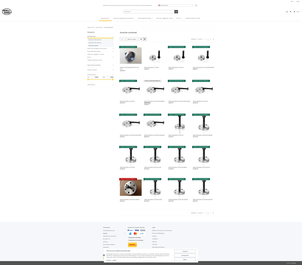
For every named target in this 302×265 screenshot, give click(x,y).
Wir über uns (106, 239)
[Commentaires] (147, 103)
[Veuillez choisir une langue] (292, 1)
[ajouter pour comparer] (159, 47)
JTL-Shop (294, 263)
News (298, 1)
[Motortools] (7, 12)
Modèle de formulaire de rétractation (162, 230)
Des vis (89, 57)
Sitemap (154, 241)
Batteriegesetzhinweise (158, 247)
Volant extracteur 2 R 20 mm (127, 101)
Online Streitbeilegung (158, 233)
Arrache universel (93, 45)
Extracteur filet (91, 36)
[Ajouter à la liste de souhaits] (139, 47)
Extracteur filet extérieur (95, 39)
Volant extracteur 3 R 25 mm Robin (177, 167)
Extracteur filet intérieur (95, 42)
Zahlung (105, 241)
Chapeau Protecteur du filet (94, 60)
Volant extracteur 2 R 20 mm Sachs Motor (179, 101)
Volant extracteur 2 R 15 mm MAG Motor (203, 67)
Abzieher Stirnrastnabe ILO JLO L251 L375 (129, 68)
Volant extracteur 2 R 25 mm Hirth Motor (130, 135)
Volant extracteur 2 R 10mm (151, 67)
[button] (287, 11)
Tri (122, 39)
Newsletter (106, 247)
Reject (185, 259)
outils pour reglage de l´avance (95, 54)
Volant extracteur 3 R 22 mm (175, 135)
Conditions (155, 239)
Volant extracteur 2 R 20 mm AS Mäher (154, 101)
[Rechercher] (176, 11)
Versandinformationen (109, 244)
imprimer (108, 260)
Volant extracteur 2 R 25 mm (200, 101)
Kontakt (105, 233)
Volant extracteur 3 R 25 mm (127, 167)
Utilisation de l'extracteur (109, 236)
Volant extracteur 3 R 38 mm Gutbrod (203, 199)
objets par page (131, 39)
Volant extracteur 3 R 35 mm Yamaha (202, 135)
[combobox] (175, 5)
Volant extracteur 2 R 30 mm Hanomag (154, 135)
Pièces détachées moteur (94, 51)
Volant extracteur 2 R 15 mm (175, 67)
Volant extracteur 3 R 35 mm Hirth (153, 199)
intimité (114, 260)
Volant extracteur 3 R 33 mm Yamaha (129, 199)
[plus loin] (213, 39)
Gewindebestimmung (108, 230)
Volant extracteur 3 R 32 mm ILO (201, 167)
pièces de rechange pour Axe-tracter (97, 48)
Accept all (185, 251)
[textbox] (175, 5)
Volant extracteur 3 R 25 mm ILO (152, 167)
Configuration (185, 255)
